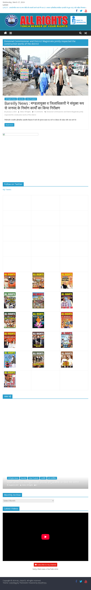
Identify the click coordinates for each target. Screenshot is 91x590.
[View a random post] (85, 32)
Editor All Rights (25, 112)
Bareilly (21, 99)
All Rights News (11, 99)
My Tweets (7, 189)
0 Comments (38, 112)
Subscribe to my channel (46, 564)
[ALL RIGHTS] (5, 33)
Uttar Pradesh (31, 99)
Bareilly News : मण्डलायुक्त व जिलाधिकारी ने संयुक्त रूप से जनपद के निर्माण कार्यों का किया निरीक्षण (44, 105)
